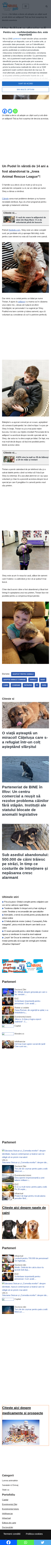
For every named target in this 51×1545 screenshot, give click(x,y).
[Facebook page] (22, 972)
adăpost (21, 301)
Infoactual (6, 1518)
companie (16, 685)
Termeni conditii (11, 1534)
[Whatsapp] (15, 111)
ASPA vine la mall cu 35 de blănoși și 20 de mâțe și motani (32, 458)
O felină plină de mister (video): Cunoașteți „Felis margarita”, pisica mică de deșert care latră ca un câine (24, 924)
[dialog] (25, 61)
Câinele (5, 198)
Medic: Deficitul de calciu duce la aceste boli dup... (29, 1268)
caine (5, 685)
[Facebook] (4, 111)
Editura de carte (9, 1523)
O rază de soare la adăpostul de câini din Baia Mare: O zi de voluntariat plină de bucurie (31, 219)
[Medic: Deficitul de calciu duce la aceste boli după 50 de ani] (8, 1268)
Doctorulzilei (7, 1527)
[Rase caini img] (20, 1238)
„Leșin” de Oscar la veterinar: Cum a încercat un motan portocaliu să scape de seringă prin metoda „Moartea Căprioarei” (24, 940)
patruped (28, 685)
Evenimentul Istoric (10, 1509)
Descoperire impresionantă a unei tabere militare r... (29, 1179)
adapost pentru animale (23, 674)
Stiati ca (5, 1490)
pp (37, 685)
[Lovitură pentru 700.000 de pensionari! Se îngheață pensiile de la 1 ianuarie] (8, 1259)
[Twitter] (10, 111)
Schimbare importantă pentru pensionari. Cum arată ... (27, 1002)
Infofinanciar (7, 1513)
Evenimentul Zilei (9, 1504)
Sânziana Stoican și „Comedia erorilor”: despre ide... (25, 1162)
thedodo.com (14, 230)
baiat (43, 679)
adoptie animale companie (14, 679)
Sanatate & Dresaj (10, 1485)
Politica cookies (34, 1534)
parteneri (17, 39)
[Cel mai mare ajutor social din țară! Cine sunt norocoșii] (8, 1044)
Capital (5, 1500)
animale (33, 679)
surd (44, 685)
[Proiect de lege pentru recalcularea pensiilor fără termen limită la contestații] (8, 1196)
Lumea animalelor (10, 1480)
